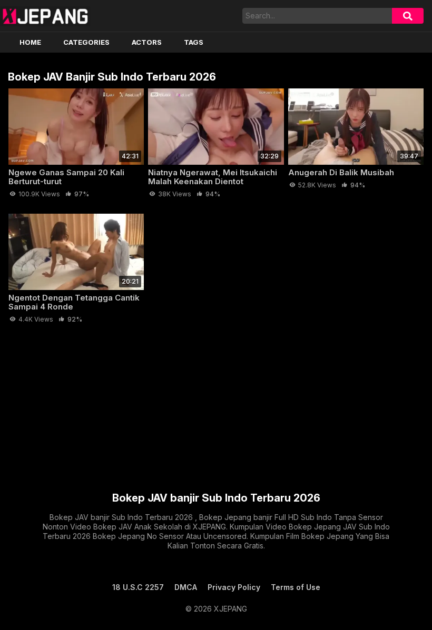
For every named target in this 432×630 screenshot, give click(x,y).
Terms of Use (295, 587)
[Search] (408, 16)
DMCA (185, 587)
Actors (147, 42)
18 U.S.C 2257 (138, 587)
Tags (193, 42)
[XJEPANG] (45, 16)
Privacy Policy (234, 587)
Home (30, 42)
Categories (86, 42)
